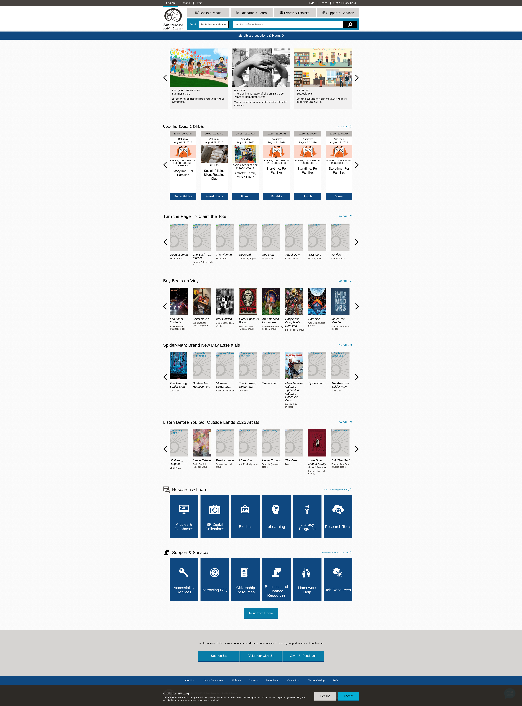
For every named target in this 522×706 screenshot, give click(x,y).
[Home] (173, 19)
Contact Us (293, 680)
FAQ (335, 680)
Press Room (272, 680)
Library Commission (213, 680)
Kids (311, 2)
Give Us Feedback (303, 656)
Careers (253, 680)
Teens (323, 2)
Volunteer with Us (261, 656)
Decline (325, 696)
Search (192, 24)
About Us (189, 680)
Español (185, 2)
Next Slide (357, 77)
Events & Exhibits (296, 13)
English (170, 2)
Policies (236, 680)
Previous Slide (165, 77)
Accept (348, 696)
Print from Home (261, 613)
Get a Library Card (344, 2)
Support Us (219, 656)
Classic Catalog (316, 680)
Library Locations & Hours (262, 35)
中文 (199, 2)
